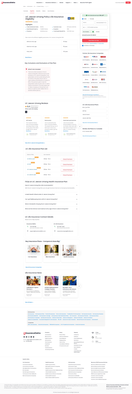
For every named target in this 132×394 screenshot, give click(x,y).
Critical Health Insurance (51, 372)
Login (128, 2)
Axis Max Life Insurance (46, 317)
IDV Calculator (26, 370)
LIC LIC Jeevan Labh (87, 131)
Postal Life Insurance (50, 314)
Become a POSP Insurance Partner (98, 364)
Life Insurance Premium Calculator (75, 377)
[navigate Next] (79, 126)
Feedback (76, 336)
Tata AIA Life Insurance (43, 324)
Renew (61, 2)
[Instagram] (29, 337)
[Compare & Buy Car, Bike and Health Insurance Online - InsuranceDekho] (8, 3)
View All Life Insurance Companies (90, 94)
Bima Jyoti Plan (86, 107)
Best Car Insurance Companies (29, 375)
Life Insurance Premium (98, 314)
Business (47, 345)
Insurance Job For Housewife (97, 375)
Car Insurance (32, 257)
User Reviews (51, 11)
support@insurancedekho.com (38, 231)
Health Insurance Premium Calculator (53, 373)
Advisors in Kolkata (88, 317)
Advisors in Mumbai (78, 317)
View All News (28, 302)
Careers (75, 349)
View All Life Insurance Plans (89, 136)
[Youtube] (26, 337)
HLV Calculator (73, 315)
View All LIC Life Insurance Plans (90, 122)
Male (85, 19)
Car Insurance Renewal (28, 364)
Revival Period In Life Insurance (84, 319)
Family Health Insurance (51, 375)
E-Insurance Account (63, 345)
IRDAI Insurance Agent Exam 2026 (98, 373)
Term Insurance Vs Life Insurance (75, 370)
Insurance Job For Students (97, 377)
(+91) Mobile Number (92, 27)
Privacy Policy (62, 334)
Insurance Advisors (51, 2)
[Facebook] (24, 337)
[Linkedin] (31, 337)
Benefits (38, 11)
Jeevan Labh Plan (87, 118)
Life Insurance (31, 314)
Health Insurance (69, 257)
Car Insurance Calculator (28, 366)
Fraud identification (78, 338)
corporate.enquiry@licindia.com (65, 231)
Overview (25, 11)
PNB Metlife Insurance (54, 324)
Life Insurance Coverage (44, 315)
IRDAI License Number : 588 (113, 386)
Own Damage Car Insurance (29, 372)
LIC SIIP (29, 164)
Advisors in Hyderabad (33, 319)
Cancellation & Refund (64, 344)
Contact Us (76, 334)
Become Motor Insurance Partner (98, 366)
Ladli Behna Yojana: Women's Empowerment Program (32, 288)
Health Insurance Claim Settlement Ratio (54, 370)
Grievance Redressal (63, 336)
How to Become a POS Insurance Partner (99, 372)
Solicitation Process (78, 345)
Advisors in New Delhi (57, 317)
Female (92, 19)
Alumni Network (77, 347)
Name (84, 22)
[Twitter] (33, 337)
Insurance (39, 2)
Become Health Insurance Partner (98, 368)
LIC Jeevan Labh (31, 175)
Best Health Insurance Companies (53, 366)
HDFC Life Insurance (32, 324)
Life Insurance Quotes (87, 314)
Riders (44, 11)
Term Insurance (48, 342)
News (75, 2)
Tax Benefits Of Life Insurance (74, 314)
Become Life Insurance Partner (97, 370)
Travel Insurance (48, 347)
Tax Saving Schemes (49, 349)
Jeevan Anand (86, 114)
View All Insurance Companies (34, 267)
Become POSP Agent (86, 2)
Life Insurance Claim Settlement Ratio (60, 315)
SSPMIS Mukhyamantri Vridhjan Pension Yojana (51, 288)
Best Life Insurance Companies (74, 372)
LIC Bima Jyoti (31, 159)
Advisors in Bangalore (68, 317)
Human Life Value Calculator (69, 319)
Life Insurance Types (72, 366)
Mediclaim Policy (49, 368)
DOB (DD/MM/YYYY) (101, 22)
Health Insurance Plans (50, 364)
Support (68, 2)
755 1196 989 (29, 341)
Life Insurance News (93, 315)
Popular (36, 157)
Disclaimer (76, 340)
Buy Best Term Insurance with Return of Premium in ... (69, 288)
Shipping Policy (62, 340)
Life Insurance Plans (39, 314)
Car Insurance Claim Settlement (29, 373)
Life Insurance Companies (34, 317)
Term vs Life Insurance (61, 314)
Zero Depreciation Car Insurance (29, 368)
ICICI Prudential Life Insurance (67, 324)
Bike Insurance (50, 257)
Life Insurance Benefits (33, 315)
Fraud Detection (62, 338)
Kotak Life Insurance (80, 324)
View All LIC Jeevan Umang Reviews (34, 143)
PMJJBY (60, 319)
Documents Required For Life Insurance (48, 319)
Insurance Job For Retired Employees (98, 379)
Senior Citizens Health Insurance (52, 377)
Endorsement (95, 319)
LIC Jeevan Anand (32, 169)
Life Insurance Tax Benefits (73, 375)
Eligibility (32, 11)
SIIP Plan (84, 111)
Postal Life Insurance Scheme (74, 364)
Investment (47, 344)
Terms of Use (62, 342)
